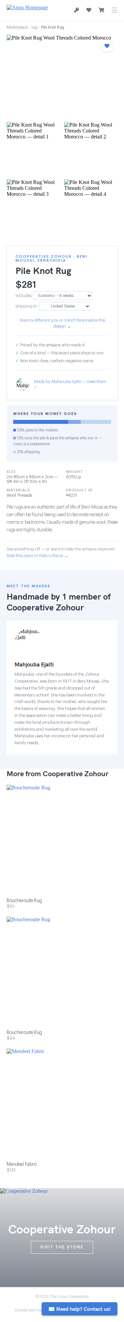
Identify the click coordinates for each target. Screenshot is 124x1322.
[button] (62, 76)
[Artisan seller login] (76, 10)
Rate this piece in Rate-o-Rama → (37, 555)
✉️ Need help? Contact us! (79, 1309)
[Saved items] (88, 10)
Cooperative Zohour (45, 607)
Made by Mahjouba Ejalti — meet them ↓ (70, 384)
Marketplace (17, 27)
